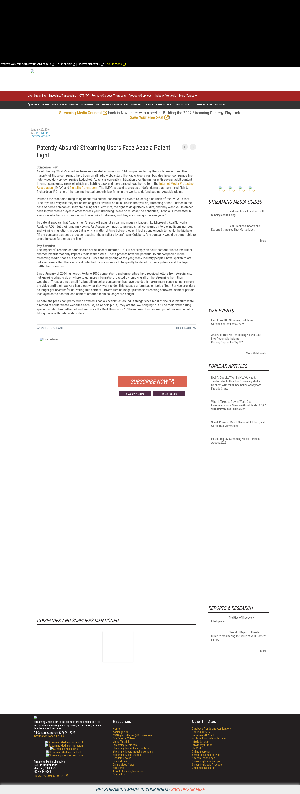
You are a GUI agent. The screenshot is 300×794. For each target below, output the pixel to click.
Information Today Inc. (47, 736)
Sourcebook (114, 64)
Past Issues (169, 393)
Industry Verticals (165, 95)
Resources (162, 104)
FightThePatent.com (83, 188)
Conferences (202, 104)
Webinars (136, 104)
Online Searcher (201, 751)
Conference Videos (124, 738)
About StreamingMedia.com (129, 771)
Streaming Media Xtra (125, 745)
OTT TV (84, 95)
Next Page (184, 328)
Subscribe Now (149, 381)
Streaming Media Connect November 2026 (26, 64)
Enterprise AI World (203, 735)
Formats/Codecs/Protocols (109, 95)
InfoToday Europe (202, 745)
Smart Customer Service (206, 754)
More (263, 241)
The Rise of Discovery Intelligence (232, 619)
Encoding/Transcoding (62, 95)
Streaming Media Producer (207, 764)
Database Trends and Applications (212, 728)
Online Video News (123, 764)
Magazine (120, 732)
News (72, 104)
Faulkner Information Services (209, 738)
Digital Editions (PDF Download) (133, 735)
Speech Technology (203, 758)
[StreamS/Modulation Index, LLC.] (118, 646)
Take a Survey (182, 104)
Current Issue (135, 393)
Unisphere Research (203, 767)
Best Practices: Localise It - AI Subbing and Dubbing (237, 213)
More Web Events (256, 353)
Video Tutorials (121, 741)
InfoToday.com (200, 741)
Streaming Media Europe (206, 761)
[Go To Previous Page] (185, 147)
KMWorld (197, 748)
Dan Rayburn (41, 132)
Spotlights (119, 767)
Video (148, 104)
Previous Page (52, 328)
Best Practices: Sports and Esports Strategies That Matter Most (235, 227)
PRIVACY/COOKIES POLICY (49, 775)
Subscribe (58, 104)
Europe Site (65, 64)
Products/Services (140, 95)
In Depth (86, 104)
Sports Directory (89, 64)
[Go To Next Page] (193, 147)
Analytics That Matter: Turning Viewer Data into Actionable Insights (236, 336)
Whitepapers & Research (110, 104)
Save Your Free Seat (146, 117)
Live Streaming (37, 95)
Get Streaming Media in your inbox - (150, 789)
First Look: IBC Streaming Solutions (232, 320)
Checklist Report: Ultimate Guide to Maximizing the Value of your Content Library (238, 636)
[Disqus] (116, 460)
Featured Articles (40, 136)
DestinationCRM (201, 732)
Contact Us (119, 774)
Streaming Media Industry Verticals (133, 751)
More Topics (186, 95)
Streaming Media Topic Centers (131, 748)
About (218, 104)
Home (45, 104)
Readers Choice (122, 758)
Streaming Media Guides (127, 754)
